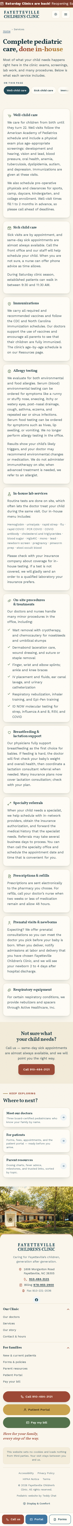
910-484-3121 (39, 1279)
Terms (46, 1479)
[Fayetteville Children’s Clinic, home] (21, 14)
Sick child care (43, 90)
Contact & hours (14, 1336)
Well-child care (16, 90)
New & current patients (19, 1355)
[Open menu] (65, 14)
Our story (9, 1330)
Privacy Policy (45, 1473)
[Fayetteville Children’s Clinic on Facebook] (36, 1300)
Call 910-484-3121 (36, 1069)
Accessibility (26, 1473)
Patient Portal (12, 1375)
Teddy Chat (49, 1495)
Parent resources (15, 1368)
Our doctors (11, 1317)
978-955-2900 (43, 1285)
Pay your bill (11, 1381)
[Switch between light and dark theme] (56, 14)
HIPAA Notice (31, 1479)
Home (6, 31)
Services (9, 1323)
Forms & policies (14, 1362)
